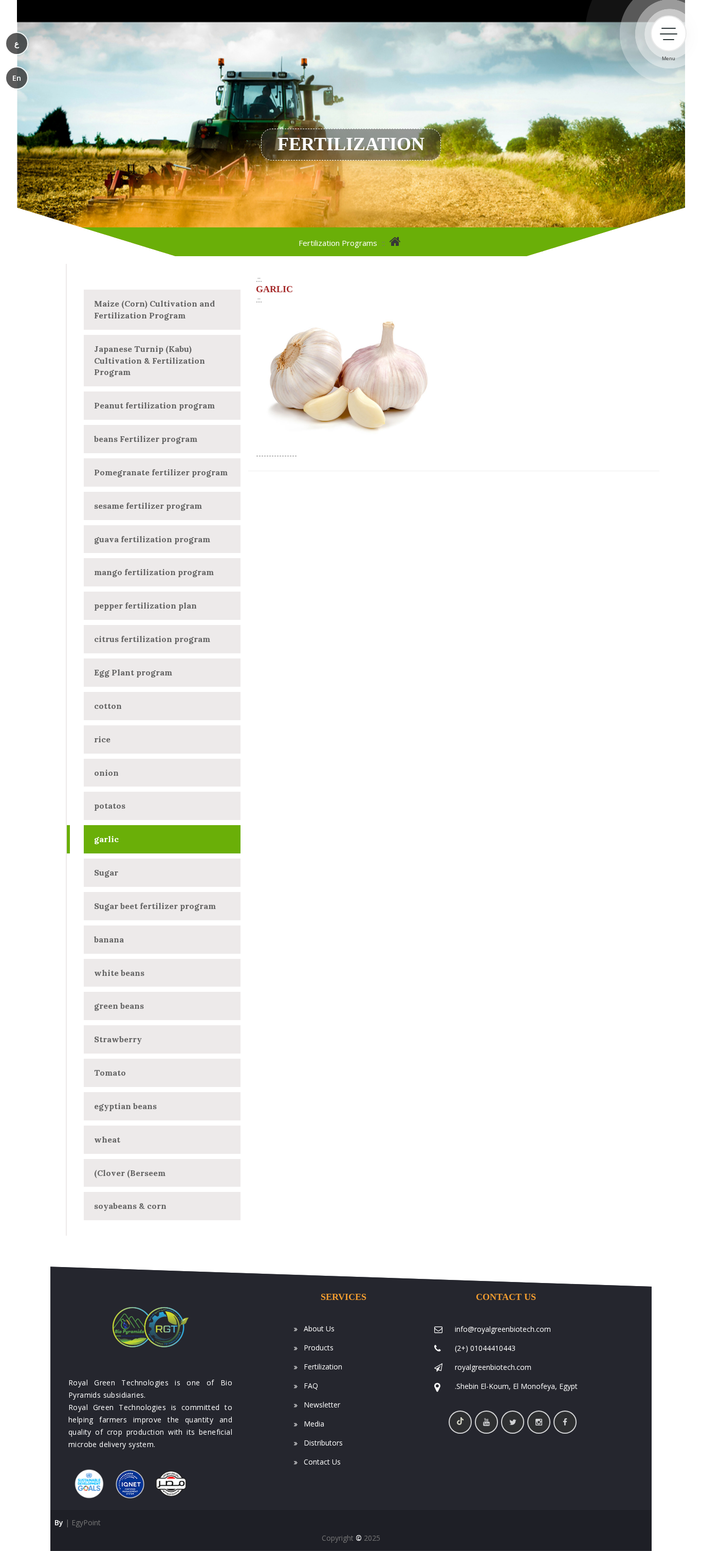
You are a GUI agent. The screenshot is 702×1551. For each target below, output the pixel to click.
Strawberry (118, 1039)
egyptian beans (125, 1106)
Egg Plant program (133, 672)
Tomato (110, 1072)
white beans (119, 973)
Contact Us (321, 1462)
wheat (107, 1139)
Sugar (106, 872)
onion (106, 773)
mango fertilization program (154, 572)
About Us (318, 1328)
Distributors (322, 1443)
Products (318, 1347)
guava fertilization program (152, 539)
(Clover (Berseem (129, 1173)
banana (109, 939)
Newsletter (321, 1405)
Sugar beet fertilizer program (155, 906)
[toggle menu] (669, 33)
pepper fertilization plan (145, 605)
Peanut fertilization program (154, 405)
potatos (109, 805)
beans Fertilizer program (145, 439)
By (56, 1522)
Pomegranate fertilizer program (161, 472)
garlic (106, 839)
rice (102, 739)
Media (313, 1424)
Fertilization (322, 1366)
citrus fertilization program (152, 639)
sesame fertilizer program (148, 506)
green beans (119, 1006)
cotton (108, 706)
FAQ (310, 1385)
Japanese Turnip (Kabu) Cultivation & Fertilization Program (149, 361)
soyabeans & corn (130, 1206)
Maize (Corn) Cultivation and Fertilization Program (154, 309)
